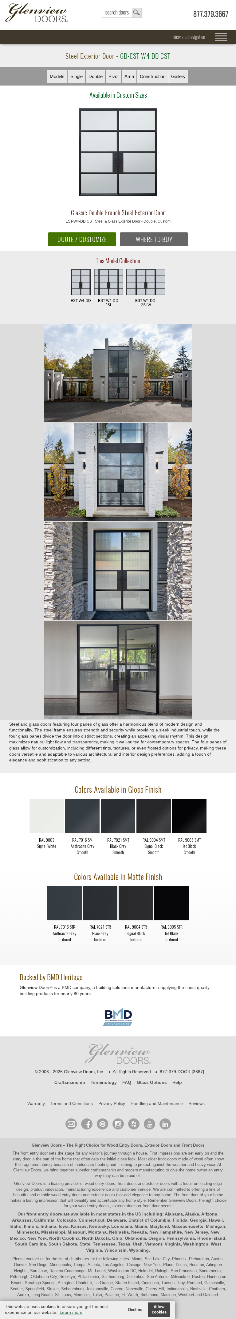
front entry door (35, 1153)
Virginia (173, 1244)
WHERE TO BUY (154, 239)
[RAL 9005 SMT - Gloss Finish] (189, 817)
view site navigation (189, 37)
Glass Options (152, 1082)
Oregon (156, 1238)
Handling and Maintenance (157, 1103)
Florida (180, 1220)
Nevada (139, 1232)
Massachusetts (187, 1226)
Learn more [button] (71, 1312)
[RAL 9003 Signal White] (47, 855)
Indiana (48, 1226)
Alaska (192, 1214)
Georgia (198, 1220)
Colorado (66, 1220)
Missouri (77, 1232)
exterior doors (103, 1195)
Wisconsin (115, 1250)
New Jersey (196, 1232)
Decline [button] (135, 1310)
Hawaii (216, 1220)
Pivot (113, 76)
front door (190, 1195)
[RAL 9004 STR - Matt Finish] (136, 904)
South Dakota (63, 1244)
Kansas (79, 1226)
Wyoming (139, 1250)
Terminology (104, 1082)
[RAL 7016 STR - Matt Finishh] (64, 904)
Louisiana (121, 1226)
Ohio (117, 1238)
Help (177, 1082)
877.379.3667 (210, 14)
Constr (152, 76)
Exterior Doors (158, 1145)
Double (95, 76)
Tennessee (104, 1244)
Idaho (16, 1226)
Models (57, 76)
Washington (195, 1244)
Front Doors (193, 1145)
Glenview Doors (47, 1145)
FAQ (126, 1082)
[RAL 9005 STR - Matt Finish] (171, 904)
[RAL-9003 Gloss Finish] (47, 817)
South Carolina (30, 1244)
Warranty (36, 1103)
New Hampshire (165, 1232)
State (85, 1244)
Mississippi (53, 1232)
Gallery (178, 76)
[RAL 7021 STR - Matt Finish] (100, 904)
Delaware (116, 1220)
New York (37, 1238)
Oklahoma (135, 1238)
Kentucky (99, 1226)
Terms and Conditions (71, 1103)
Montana (97, 1232)
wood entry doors (67, 1195)
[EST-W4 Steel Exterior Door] (118, 618)
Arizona (209, 1214)
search (122, 13)
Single (76, 76)
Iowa (64, 1226)
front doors (167, 1159)
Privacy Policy (111, 1103)
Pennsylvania (181, 1238)
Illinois (31, 1226)
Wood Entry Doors (124, 1145)
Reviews (196, 1103)
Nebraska (119, 1232)
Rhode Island (211, 1238)
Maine (141, 1226)
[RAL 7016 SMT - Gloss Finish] (82, 817)
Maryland (159, 1226)
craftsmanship (103, 1170)
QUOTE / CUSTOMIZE (82, 239)
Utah (138, 1244)
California (44, 1220)
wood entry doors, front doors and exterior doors (127, 1183)
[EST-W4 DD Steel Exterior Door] (118, 373)
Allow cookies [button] (159, 1309)
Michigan (215, 1226)
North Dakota (96, 1238)
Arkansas (22, 1220)
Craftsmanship (69, 1082)
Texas (124, 1244)
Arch (129, 76)
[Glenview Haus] (118, 1123)
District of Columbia (149, 1220)
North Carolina (64, 1238)
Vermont (153, 1244)
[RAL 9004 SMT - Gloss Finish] (153, 817)
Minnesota (28, 1232)
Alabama (174, 1214)
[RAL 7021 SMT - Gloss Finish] (118, 817)
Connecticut (91, 1220)
